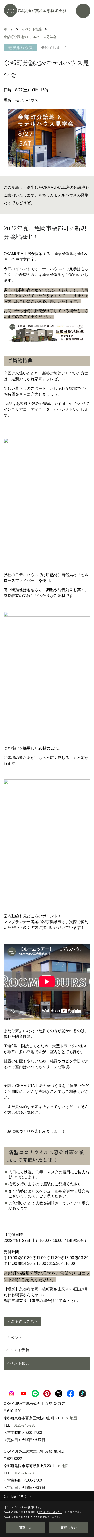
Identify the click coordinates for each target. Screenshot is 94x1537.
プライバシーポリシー (50, 1512)
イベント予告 (17, 1350)
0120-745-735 (24, 1425)
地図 (73, 1418)
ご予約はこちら (24, 1321)
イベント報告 (17, 1363)
